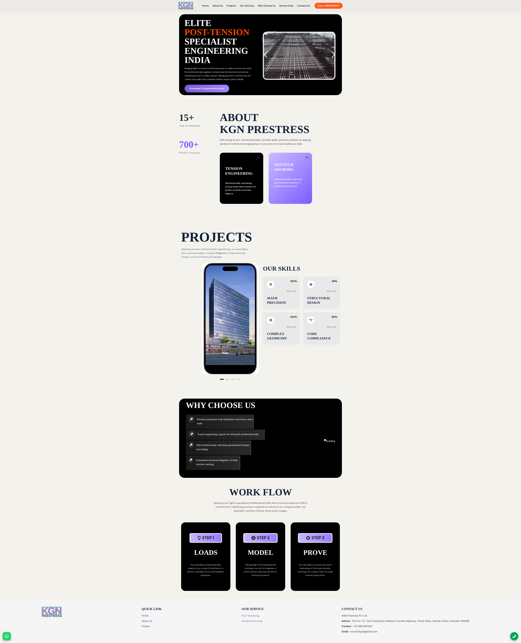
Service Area (286, 5)
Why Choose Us (266, 5)
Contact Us (303, 5)
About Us (218, 5)
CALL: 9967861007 (328, 5)
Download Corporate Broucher (207, 88)
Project (146, 626)
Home (205, 5)
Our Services (247, 5)
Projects (231, 5)
